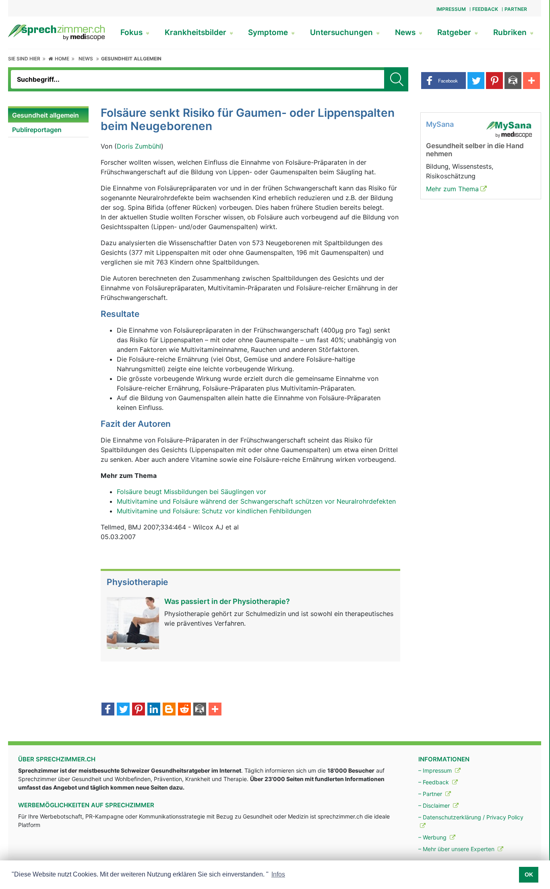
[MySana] (509, 129)
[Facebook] (108, 710)
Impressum (451, 9)
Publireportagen (37, 130)
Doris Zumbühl (139, 146)
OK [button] (529, 874)
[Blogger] (169, 710)
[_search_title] (396, 79)
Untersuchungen (342, 32)
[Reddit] (184, 710)
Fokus (132, 32)
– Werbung (433, 837)
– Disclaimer (434, 805)
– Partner (431, 793)
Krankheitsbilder (196, 32)
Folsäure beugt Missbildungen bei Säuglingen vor (191, 492)
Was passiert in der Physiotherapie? (227, 601)
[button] (443, 80)
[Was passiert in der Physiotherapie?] (133, 622)
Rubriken (511, 32)
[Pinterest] (138, 710)
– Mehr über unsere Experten (457, 849)
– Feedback (434, 782)
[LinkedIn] (154, 710)
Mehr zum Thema (452, 189)
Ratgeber (455, 32)
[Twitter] (123, 710)
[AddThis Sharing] (215, 710)
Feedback (485, 9)
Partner (516, 9)
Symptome (269, 32)
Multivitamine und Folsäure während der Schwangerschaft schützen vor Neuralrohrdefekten (256, 501)
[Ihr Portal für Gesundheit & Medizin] (56, 32)
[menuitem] (48, 115)
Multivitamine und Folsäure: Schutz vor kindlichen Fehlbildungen (214, 511)
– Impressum (435, 770)
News (406, 32)
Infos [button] (278, 874)
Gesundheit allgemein (131, 59)
